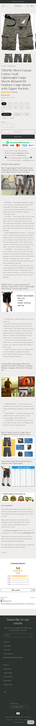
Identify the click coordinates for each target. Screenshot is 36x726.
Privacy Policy (7, 669)
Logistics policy (7, 673)
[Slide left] (2, 58)
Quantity (3, 122)
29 (4, 103)
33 (27, 103)
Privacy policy (9, 719)
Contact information (18, 722)
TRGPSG (11, 717)
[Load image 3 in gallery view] (27, 58)
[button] (3, 6)
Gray (5, 118)
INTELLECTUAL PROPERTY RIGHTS (13, 657)
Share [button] (4, 552)
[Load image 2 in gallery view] (18, 58)
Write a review (16, 590)
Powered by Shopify (18, 717)
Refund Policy (7, 680)
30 (10, 103)
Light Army (6, 114)
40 (22, 107)
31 (15, 103)
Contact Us (6, 642)
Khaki (13, 118)
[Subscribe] (30, 635)
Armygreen (17, 114)
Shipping (3, 97)
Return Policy (7, 646)
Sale (4, 692)
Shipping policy (7, 684)
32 (21, 103)
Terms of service (18, 719)
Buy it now (18, 136)
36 (10, 107)
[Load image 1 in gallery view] (8, 58)
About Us (6, 665)
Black (27, 114)
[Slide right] (34, 58)
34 (4, 107)
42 (27, 107)
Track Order (6, 650)
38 (16, 107)
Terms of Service (8, 653)
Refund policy (27, 717)
